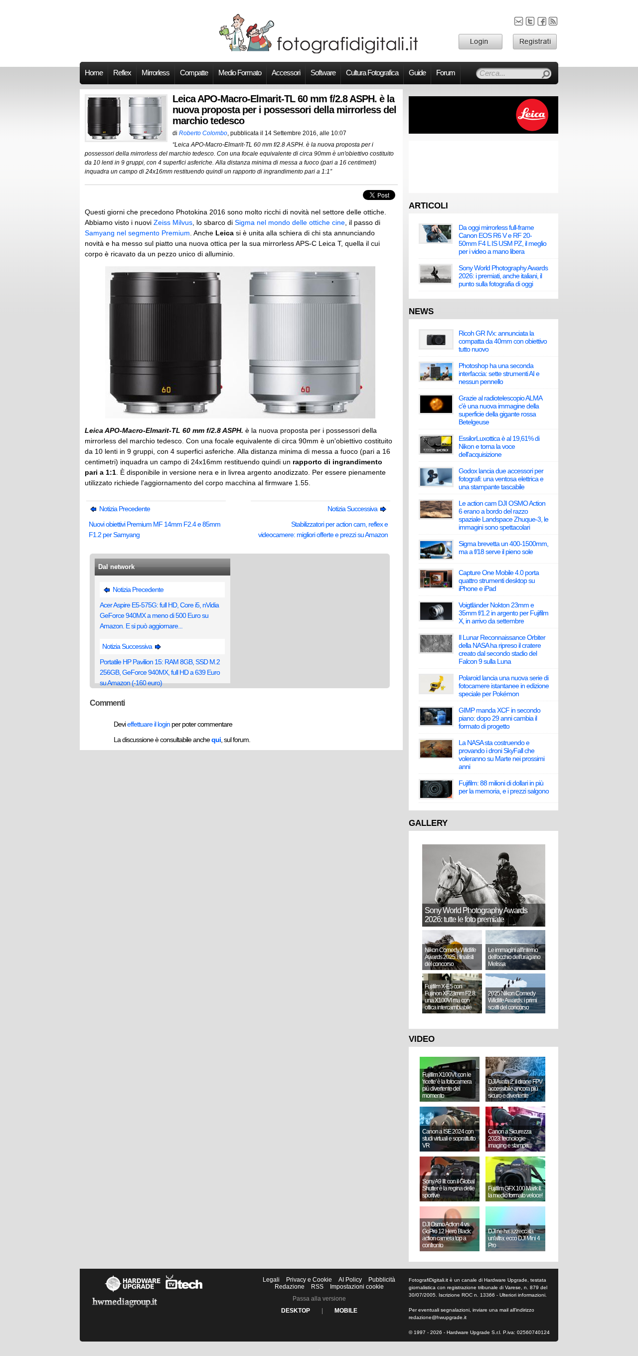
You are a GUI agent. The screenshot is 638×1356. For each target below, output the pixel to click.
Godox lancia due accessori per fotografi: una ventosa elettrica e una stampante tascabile (501, 479)
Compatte (194, 73)
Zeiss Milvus (173, 222)
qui (216, 740)
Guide (417, 73)
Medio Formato (239, 73)
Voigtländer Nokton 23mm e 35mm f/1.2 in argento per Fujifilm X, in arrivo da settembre (503, 613)
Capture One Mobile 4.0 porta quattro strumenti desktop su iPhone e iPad (499, 580)
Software (323, 73)
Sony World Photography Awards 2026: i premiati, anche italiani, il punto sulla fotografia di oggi (503, 276)
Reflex (122, 73)
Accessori (286, 73)
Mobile (345, 1310)
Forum (445, 73)
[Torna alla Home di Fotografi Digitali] (319, 51)
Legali (271, 1279)
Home (94, 73)
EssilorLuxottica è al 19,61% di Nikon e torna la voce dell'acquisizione (499, 446)
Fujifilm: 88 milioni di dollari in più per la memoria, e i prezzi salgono (504, 787)
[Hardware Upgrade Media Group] (124, 1309)
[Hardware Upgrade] (132, 1291)
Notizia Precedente (124, 509)
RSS (317, 1286)
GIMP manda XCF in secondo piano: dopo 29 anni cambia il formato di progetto (499, 718)
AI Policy (350, 1279)
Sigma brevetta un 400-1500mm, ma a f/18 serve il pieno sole (503, 548)
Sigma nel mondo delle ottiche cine (290, 222)
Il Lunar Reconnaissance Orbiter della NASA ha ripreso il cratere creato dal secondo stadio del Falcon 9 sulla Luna (502, 649)
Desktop (295, 1310)
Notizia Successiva (353, 509)
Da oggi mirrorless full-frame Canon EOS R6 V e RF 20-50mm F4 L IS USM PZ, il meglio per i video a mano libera (502, 239)
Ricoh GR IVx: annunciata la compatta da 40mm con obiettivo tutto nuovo (503, 341)
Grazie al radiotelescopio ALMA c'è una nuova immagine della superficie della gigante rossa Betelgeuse (500, 410)
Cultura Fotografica (372, 73)
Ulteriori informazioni (522, 1295)
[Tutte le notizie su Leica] (483, 131)
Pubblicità (381, 1279)
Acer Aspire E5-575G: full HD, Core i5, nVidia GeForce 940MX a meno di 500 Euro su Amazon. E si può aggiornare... (159, 615)
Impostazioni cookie (357, 1286)
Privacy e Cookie (309, 1279)
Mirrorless (155, 73)
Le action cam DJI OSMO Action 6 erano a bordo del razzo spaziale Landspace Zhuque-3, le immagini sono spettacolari (503, 515)
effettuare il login (148, 724)
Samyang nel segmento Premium (137, 233)
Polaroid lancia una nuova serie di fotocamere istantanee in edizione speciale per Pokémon (504, 686)
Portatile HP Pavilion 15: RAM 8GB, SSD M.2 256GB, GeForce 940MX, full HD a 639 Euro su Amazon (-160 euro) (160, 672)
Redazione (290, 1286)
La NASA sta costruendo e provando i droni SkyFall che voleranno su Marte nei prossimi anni (501, 755)
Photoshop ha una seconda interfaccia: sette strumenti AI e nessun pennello (499, 374)
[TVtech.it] (184, 1291)
